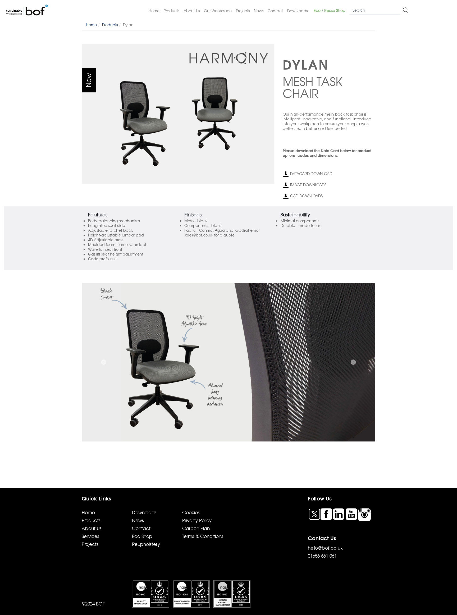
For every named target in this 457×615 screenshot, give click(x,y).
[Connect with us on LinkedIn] (339, 513)
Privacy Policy (197, 520)
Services (90, 536)
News (258, 10)
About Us (192, 10)
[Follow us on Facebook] (327, 513)
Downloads (297, 10)
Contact (275, 10)
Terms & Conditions (202, 536)
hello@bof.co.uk (325, 547)
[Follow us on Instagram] (364, 514)
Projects (243, 10)
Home (154, 10)
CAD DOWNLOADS (306, 195)
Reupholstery (146, 544)
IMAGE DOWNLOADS (307, 184)
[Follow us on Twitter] (315, 514)
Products (171, 10)
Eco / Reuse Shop (329, 10)
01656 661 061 (322, 555)
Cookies (191, 512)
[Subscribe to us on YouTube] (352, 513)
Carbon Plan (196, 528)
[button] (104, 362)
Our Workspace (218, 10)
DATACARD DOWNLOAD (310, 173)
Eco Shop (142, 536)
